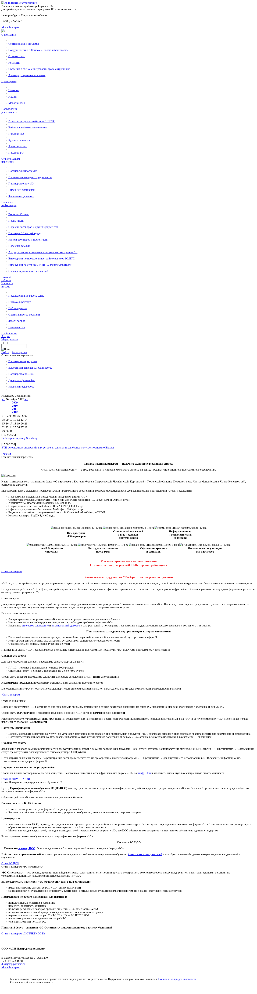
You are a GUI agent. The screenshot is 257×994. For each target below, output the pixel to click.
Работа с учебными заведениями (27, 127)
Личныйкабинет (6, 279)
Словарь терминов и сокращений (28, 271)
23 (7, 427)
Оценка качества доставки (24, 314)
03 (10, 415)
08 (3, 419)
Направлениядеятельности (9, 110)
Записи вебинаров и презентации (28, 239)
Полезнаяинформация (8, 204)
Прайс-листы (16, 220)
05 (18, 415)
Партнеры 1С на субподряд (24, 233)
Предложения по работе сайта (26, 295)
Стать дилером (11, 694)
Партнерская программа (22, 170)
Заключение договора (21, 196)
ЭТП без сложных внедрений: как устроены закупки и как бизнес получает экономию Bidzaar (57, 447)
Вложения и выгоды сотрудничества (30, 177)
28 (25, 427)
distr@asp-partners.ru (13, 963)
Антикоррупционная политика (26, 75)
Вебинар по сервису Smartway (19, 438)
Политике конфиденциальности (177, 979)
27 (22, 427)
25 (14, 427)
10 (10, 419)
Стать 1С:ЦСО (10, 863)
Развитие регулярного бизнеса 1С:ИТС (31, 121)
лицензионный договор (66, 625)
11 (14, 419)
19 (18, 423)
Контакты (14, 62)
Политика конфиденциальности (20, 951)
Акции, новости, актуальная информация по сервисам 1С (42, 252)
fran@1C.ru (144, 773)
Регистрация (19, 352)
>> (26, 399)
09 (7, 419)
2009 (15, 402)
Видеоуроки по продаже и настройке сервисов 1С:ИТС (41, 258)
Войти (5, 352)
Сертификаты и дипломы (23, 43)
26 (18, 427)
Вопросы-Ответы (18, 214)
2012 (15, 411)
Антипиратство (17, 146)
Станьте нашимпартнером (10, 160)
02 (7, 415)
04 (14, 415)
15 (3, 423)
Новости (13, 90)
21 (25, 423)
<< (3, 399)
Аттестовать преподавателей (145, 854)
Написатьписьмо (7, 285)
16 (7, 423)
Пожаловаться (16, 327)
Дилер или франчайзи (21, 189)
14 (25, 419)
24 (10, 427)
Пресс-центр (8, 81)
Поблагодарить (17, 308)
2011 (14, 408)
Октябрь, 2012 (15, 399)
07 (25, 415)
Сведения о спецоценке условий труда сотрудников (39, 68)
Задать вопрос (16, 320)
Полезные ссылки (19, 245)
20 (22, 423)
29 (3, 431)
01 (3, 415)
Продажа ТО (16, 152)
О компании (8, 34)
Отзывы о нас (16, 56)
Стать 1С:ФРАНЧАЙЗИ (15, 778)
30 (7, 431)
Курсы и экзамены (19, 140)
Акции (12, 96)
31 (10, 431)
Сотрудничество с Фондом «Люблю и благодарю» (38, 50)
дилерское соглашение (35, 625)
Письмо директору (19, 301)
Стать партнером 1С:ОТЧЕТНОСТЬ (23, 933)
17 (10, 423)
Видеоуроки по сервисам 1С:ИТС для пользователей (40, 264)
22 (3, 427)
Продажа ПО (16, 133)
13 (22, 419)
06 (22, 415)
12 (18, 419)
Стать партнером (11, 571)
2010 (15, 405)
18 (14, 423)
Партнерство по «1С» (21, 183)
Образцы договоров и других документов (33, 226)
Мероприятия (16, 102)
